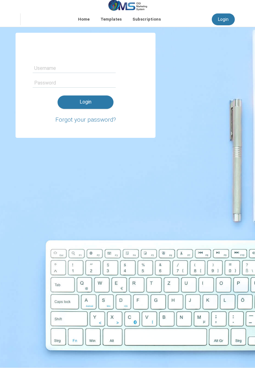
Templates (111, 19)
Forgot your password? (85, 119)
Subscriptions (146, 19)
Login (223, 19)
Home (84, 19)
